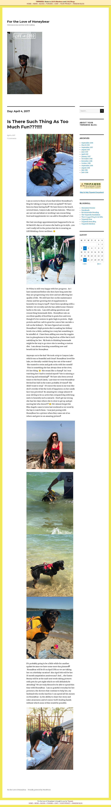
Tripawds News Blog (88, 222)
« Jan (84, 264)
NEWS (35, 4)
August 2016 (85, 168)
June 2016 (84, 172)
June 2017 (84, 152)
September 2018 (87, 143)
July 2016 (84, 170)
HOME (29, 4)
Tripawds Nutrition (88, 224)
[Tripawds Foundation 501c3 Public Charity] (92, 185)
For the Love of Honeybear (28, 21)
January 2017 (85, 156)
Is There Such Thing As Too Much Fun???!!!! (37, 124)
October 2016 (86, 163)
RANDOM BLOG (78, 4)
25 (85, 260)
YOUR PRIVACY (65, 4)
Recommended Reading (90, 212)
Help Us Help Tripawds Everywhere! (92, 192)
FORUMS (49, 4)
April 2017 (84, 154)
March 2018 (85, 145)
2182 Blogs (70, 1)
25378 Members (57, 1)
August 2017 (85, 150)
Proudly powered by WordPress (39, 790)
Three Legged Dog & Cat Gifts (92, 217)
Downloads (85, 210)
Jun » (99, 264)
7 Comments (11, 138)
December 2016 (86, 159)
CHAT (56, 4)
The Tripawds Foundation (90, 215)
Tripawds (70, 801)
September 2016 (87, 166)
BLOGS (41, 4)
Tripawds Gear (86, 219)
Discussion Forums (88, 208)
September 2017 (87, 147)
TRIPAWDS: (40, 1)
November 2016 (86, 161)
